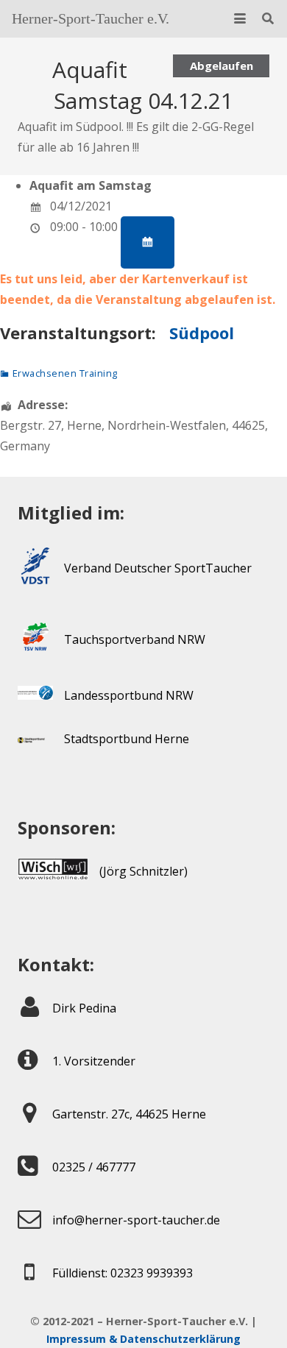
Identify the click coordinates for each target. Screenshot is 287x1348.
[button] (239, 18)
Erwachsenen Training (65, 373)
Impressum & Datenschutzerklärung (143, 1339)
